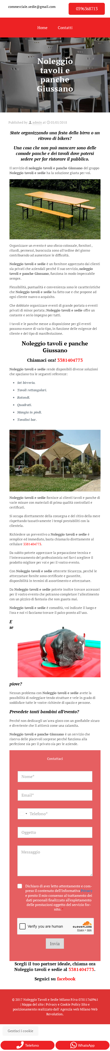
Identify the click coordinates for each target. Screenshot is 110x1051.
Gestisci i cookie (20, 1030)
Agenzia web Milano (75, 1009)
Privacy (86, 890)
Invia (55, 943)
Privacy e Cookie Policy (63, 1004)
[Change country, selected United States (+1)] (23, 813)
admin (37, 122)
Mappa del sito (32, 1004)
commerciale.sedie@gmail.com (32, 6)
